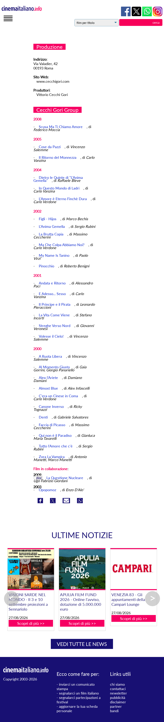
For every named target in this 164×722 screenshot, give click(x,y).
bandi (114, 711)
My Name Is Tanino (54, 255)
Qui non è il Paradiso (56, 435)
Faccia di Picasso (52, 425)
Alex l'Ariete (49, 377)
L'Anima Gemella (52, 226)
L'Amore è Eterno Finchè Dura (63, 199)
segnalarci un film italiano (79, 693)
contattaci (118, 688)
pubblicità (117, 697)
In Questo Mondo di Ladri (59, 188)
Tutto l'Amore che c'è (56, 446)
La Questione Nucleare (64, 478)
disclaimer (118, 702)
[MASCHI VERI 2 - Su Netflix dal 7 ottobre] (52, 569)
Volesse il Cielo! (52, 336)
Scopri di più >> (51, 613)
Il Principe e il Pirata (55, 304)
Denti (44, 417)
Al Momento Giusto (55, 367)
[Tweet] (53, 502)
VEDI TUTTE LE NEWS (82, 644)
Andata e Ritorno (53, 283)
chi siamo (117, 684)
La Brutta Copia (51, 234)
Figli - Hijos (48, 219)
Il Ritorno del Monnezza (58, 157)
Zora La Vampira (52, 456)
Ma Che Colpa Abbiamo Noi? (62, 244)
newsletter (118, 693)
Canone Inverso (52, 406)
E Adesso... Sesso (53, 293)
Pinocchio (47, 266)
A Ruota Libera (51, 356)
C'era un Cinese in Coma (59, 396)
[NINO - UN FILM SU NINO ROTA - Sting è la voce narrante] (103, 569)
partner (116, 706)
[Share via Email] (67, 502)
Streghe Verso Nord (55, 325)
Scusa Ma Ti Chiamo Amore (61, 126)
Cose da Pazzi (50, 147)
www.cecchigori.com (52, 81)
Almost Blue (49, 388)
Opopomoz (47, 490)
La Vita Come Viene (55, 315)
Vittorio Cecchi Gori (52, 94)
